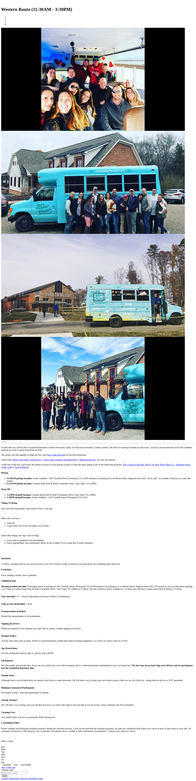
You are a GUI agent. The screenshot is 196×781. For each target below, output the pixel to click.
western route (7, 778)
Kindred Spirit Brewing (66, 460)
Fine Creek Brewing (56, 455)
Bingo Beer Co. (167, 464)
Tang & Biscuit (21, 467)
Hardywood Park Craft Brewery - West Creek (33, 460)
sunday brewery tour (22, 778)
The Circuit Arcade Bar (133, 464)
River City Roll (152, 464)
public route (37, 778)
